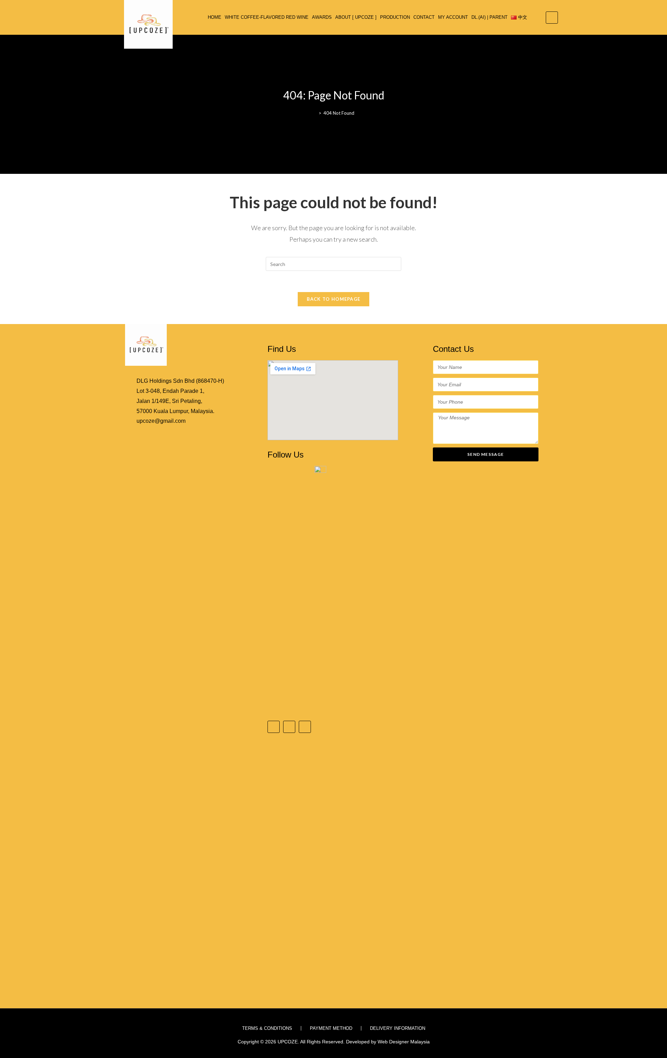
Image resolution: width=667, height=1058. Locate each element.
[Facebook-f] (273, 727)
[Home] (314, 113)
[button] (552, 17)
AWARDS (322, 17)
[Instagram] (289, 727)
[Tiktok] (305, 727)
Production (395, 17)
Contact (424, 17)
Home (214, 17)
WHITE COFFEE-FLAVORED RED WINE (266, 17)
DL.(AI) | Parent (489, 17)
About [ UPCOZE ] (356, 17)
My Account (453, 17)
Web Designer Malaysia (404, 1041)
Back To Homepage (334, 299)
